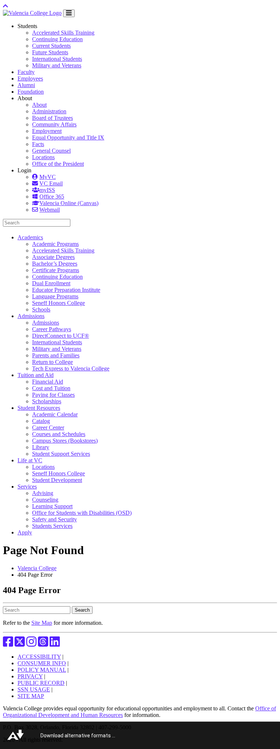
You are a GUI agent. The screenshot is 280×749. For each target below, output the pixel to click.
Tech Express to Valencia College (70, 368)
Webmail (49, 210)
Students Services (52, 526)
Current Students (51, 46)
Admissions (45, 322)
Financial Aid (47, 382)
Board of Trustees (52, 118)
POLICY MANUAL (42, 670)
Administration (49, 111)
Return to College (52, 362)
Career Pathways (51, 329)
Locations (43, 157)
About (39, 105)
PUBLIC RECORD (41, 683)
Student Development (57, 480)
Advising (42, 493)
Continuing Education (57, 39)
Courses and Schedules (58, 434)
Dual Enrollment (51, 283)
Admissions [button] (31, 316)
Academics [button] (30, 237)
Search (82, 610)
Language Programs (55, 296)
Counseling (45, 500)
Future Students (50, 52)
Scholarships (46, 401)
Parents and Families (55, 355)
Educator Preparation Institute (66, 290)
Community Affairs (54, 124)
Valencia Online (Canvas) (68, 203)
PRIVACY (30, 676)
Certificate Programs (55, 270)
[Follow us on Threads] (43, 644)
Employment (47, 131)
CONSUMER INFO (42, 663)
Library (40, 447)
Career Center (48, 427)
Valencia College (37, 568)
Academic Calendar (55, 414)
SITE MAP (31, 696)
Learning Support (52, 506)
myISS (47, 190)
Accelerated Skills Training (63, 33)
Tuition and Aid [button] (36, 375)
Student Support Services (61, 454)
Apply (25, 532)
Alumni (26, 85)
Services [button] (27, 486)
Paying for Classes (53, 395)
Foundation (31, 92)
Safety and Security (54, 519)
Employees (30, 78)
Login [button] (24, 170)
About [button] (25, 98)
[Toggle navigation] (69, 13)
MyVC (47, 177)
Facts (38, 144)
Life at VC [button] (30, 460)
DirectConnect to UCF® (60, 336)
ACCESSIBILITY (39, 657)
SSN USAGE (34, 689)
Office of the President (58, 164)
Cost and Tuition (51, 388)
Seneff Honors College (58, 303)
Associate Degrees (53, 257)
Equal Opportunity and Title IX (68, 137)
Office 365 (51, 196)
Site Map (41, 623)
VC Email (51, 183)
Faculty (26, 72)
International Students (57, 59)
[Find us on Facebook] (8, 644)
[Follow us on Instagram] (31, 644)
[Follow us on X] (20, 644)
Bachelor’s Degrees (54, 263)
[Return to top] (5, 6)
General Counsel (51, 151)
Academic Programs (55, 244)
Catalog (41, 421)
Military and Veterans (56, 65)
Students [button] (27, 26)
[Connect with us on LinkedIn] (55, 644)
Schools (41, 309)
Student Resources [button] (39, 408)
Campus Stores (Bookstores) (65, 441)
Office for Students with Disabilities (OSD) (82, 513)
